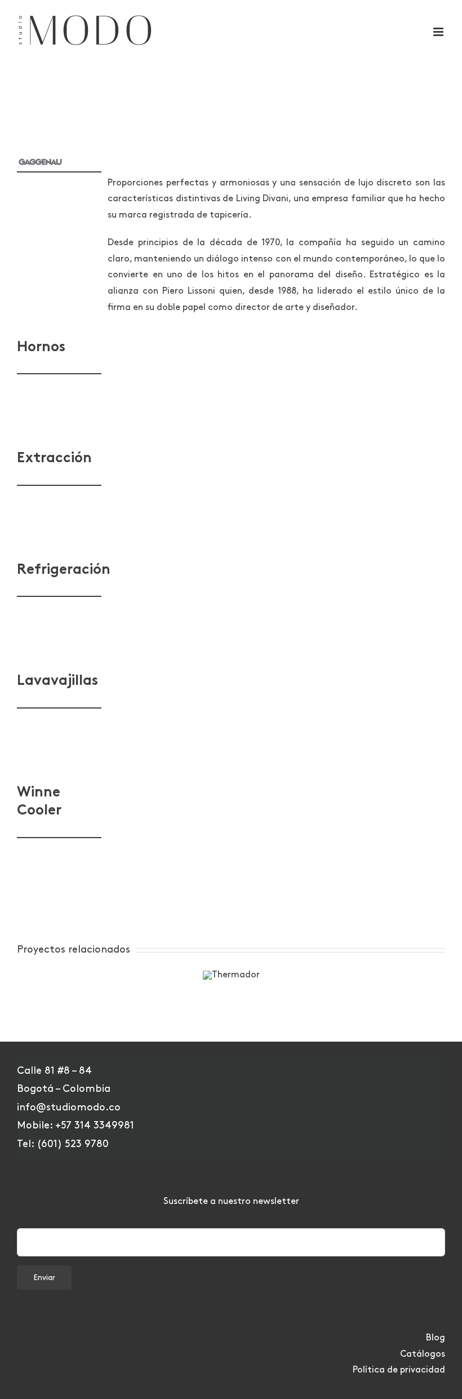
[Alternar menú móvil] (439, 32)
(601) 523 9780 (73, 1144)
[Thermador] (231, 975)
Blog (435, 1338)
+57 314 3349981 (94, 1125)
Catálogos (422, 1354)
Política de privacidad (399, 1370)
